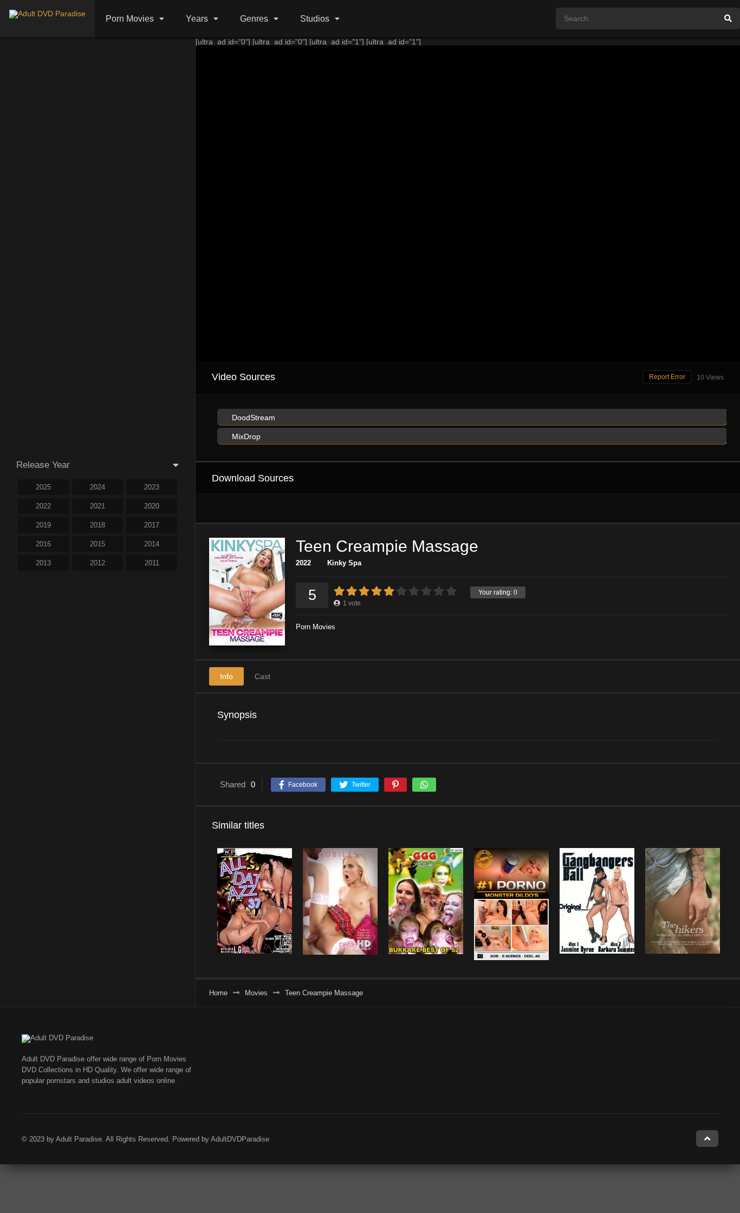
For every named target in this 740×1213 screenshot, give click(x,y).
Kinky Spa (344, 563)
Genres (254, 18)
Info (226, 676)
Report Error (667, 377)
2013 (43, 563)
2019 (43, 525)
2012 (97, 563)
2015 (97, 544)
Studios (314, 18)
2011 (152, 563)
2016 (43, 544)
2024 (97, 487)
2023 (151, 487)
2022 (303, 563)
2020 (151, 506)
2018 (97, 525)
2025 (43, 487)
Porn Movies (130, 18)
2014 (151, 544)
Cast (262, 676)
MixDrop (245, 436)
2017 (151, 525)
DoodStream (252, 417)
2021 (97, 506)
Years (197, 18)
